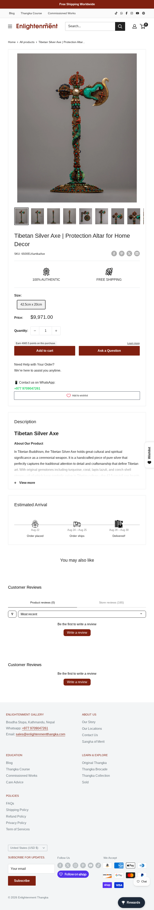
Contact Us (90, 735)
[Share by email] (137, 253)
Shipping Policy (17, 810)
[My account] (135, 26)
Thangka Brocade (94, 769)
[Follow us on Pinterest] (83, 865)
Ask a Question (109, 350)
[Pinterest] (143, 13)
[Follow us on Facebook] (60, 865)
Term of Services (18, 829)
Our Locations (92, 728)
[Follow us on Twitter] (68, 865)
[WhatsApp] (121, 13)
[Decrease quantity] (35, 331)
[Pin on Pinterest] (122, 253)
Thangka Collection (96, 775)
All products (27, 42)
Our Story (88, 722)
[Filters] (12, 614)
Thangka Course (31, 13)
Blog (12, 13)
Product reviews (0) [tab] (42, 602)
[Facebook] (127, 13)
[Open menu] (10, 26)
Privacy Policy (16, 823)
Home (12, 42)
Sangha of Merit (93, 741)
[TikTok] (116, 13)
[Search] (120, 26)
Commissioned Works (62, 13)
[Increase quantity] (56, 331)
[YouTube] (137, 13)
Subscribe (22, 880)
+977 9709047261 (27, 388)
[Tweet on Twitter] (129, 253)
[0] (142, 26)
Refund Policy (16, 816)
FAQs (10, 803)
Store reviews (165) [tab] (111, 602)
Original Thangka (94, 763)
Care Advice (14, 782)
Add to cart (44, 350)
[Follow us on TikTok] (98, 865)
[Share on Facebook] (114, 253)
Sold (85, 782)
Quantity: (21, 330)
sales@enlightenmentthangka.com (40, 734)
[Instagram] (132, 13)
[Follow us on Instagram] (75, 865)
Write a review (77, 632)
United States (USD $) (24, 847)
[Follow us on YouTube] (90, 865)
